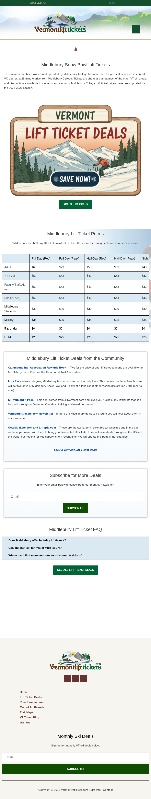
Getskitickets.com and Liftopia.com (32, 427)
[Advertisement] (75, 608)
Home (24, 692)
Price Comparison (32, 702)
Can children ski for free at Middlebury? (35, 547)
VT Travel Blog (29, 717)
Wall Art (25, 722)
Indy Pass (14, 381)
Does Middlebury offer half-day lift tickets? (37, 540)
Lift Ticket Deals (31, 697)
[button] (136, 29)
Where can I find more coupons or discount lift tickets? (45, 555)
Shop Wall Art (37, 2)
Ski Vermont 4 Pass (21, 399)
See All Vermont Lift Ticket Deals (75, 449)
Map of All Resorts (32, 707)
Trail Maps (27, 712)
